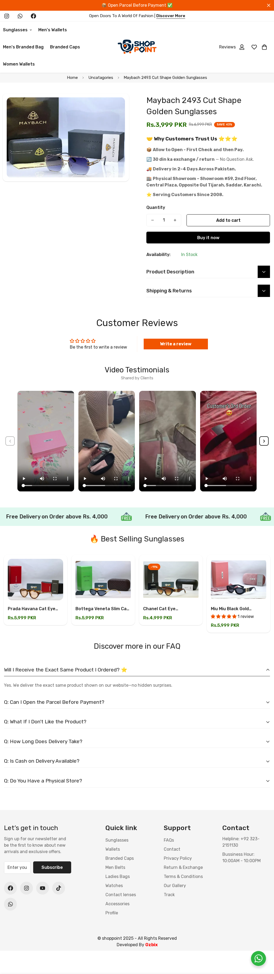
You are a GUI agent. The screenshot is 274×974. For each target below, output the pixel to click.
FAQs (169, 840)
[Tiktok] (58, 888)
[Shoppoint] (137, 47)
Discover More (170, 15)
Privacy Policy (178, 858)
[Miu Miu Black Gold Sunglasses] (238, 579)
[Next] (264, 441)
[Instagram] (6, 16)
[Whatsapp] (20, 16)
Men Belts (115, 867)
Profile (111, 912)
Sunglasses (116, 840)
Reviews (227, 46)
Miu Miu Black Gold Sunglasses (230, 609)
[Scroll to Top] (263, 945)
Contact (172, 849)
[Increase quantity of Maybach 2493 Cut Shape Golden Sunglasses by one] (175, 220)
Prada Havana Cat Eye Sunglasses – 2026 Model (34, 609)
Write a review (175, 343)
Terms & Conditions (183, 876)
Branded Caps (65, 46)
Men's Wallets (52, 29)
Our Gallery (175, 885)
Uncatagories (100, 77)
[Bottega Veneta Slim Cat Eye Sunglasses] (103, 579)
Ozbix (151, 944)
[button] (264, 47)
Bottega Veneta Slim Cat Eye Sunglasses (102, 609)
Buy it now (208, 237)
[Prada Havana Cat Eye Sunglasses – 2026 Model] (35, 579)
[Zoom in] (118, 105)
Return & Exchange (183, 867)
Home (72, 77)
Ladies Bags (117, 876)
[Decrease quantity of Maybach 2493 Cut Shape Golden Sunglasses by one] (152, 220)
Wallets (112, 849)
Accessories (117, 903)
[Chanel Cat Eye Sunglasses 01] (171, 579)
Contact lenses (120, 894)
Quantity (155, 207)
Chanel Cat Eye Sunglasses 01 (159, 609)
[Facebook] (33, 16)
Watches (114, 885)
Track (169, 894)
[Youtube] (42, 888)
